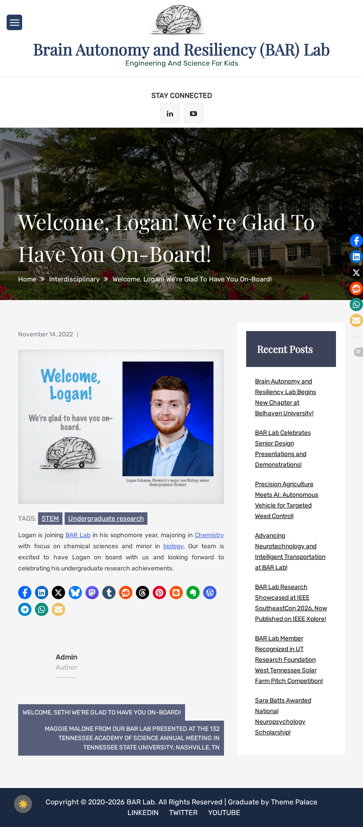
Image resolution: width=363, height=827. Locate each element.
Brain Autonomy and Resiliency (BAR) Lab (181, 48)
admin (66, 657)
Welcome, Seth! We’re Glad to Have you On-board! (102, 712)
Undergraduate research (106, 519)
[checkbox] (23, 804)
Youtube (224, 812)
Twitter (183, 812)
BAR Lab (78, 535)
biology (173, 546)
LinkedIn (142, 812)
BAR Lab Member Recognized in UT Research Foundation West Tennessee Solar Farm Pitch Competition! (289, 660)
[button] (24, 592)
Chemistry (209, 535)
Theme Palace (294, 802)
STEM (50, 519)
